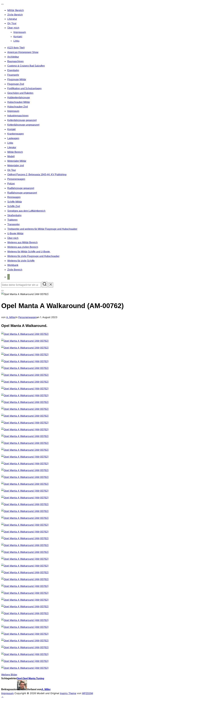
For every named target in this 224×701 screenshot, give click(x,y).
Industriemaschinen (17, 115)
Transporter (13, 224)
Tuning (40, 678)
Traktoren (12, 220)
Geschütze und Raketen (20, 93)
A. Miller (11, 317)
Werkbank (12, 265)
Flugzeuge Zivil (15, 84)
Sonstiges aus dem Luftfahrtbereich (26, 211)
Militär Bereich (15, 10)
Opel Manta (29, 678)
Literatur (12, 18)
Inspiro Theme (68, 693)
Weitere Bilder (9, 674)
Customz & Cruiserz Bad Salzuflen (26, 65)
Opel (19, 678)
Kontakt (17, 36)
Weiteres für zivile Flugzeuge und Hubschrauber (33, 256)
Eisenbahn (13, 70)
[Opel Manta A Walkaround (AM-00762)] (25, 333)
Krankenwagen (15, 133)
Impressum (19, 32)
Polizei (11, 183)
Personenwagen (16, 179)
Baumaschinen (15, 61)
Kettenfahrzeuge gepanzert (22, 120)
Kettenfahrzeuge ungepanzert (23, 124)
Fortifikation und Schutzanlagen (24, 88)
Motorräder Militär (16, 161)
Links (16, 40)
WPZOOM (87, 693)
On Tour (11, 23)
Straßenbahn (14, 215)
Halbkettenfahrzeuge (18, 97)
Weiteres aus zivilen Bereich (22, 247)
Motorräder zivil (15, 165)
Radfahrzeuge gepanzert (20, 188)
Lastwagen (13, 138)
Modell (11, 156)
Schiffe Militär (14, 201)
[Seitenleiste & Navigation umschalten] (2, 290)
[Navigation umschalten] (2, 4)
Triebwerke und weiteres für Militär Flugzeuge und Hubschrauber (42, 229)
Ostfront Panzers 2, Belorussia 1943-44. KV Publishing (36, 174)
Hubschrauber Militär (18, 102)
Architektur (13, 57)
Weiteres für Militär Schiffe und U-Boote (28, 251)
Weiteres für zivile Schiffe (21, 260)
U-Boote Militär (15, 233)
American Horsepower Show (22, 52)
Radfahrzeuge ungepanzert (22, 192)
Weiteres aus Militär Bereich (22, 242)
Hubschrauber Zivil (17, 106)
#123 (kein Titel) (16, 47)
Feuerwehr (13, 75)
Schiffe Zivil (13, 206)
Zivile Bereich (15, 14)
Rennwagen (14, 197)
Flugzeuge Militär (16, 79)
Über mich (13, 27)
